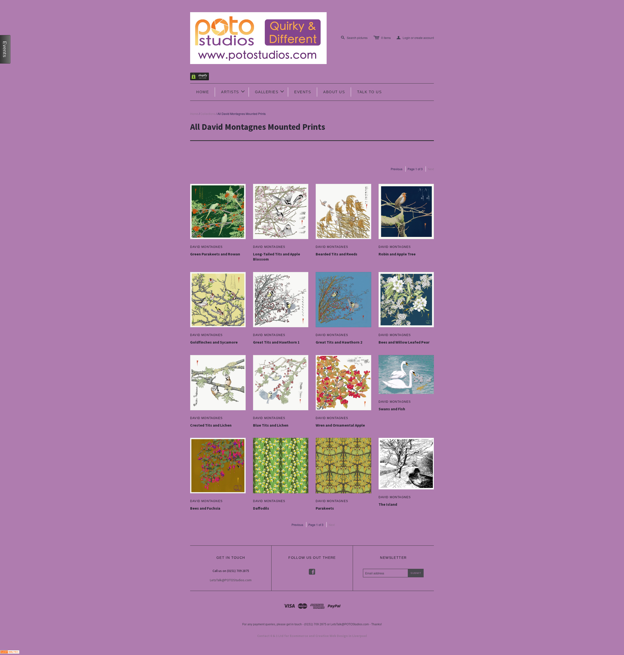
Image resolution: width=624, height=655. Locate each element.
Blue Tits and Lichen (270, 425)
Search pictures (357, 38)
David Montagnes (206, 247)
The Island (388, 504)
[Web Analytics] (10, 651)
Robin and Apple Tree (397, 254)
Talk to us (369, 92)
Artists (233, 91)
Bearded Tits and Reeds (336, 254)
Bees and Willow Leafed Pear (404, 342)
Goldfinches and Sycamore (214, 342)
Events (302, 92)
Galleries (270, 91)
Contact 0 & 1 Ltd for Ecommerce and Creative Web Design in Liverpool (312, 636)
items (386, 38)
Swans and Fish (392, 408)
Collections (207, 114)
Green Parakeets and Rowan (215, 254)
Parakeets (325, 508)
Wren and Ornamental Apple (340, 425)
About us (334, 92)
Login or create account (415, 38)
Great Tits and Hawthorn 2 (339, 342)
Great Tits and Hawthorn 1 (276, 342)
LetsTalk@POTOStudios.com (231, 580)
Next (431, 169)
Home (202, 92)
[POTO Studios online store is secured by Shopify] (202, 77)
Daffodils (261, 508)
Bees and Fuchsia (205, 508)
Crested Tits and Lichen (211, 425)
